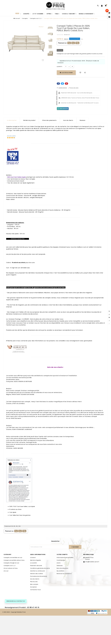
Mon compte (34, 584)
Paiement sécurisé (36, 565)
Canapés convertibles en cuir (13, 557)
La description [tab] (12, 120)
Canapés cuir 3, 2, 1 (10, 565)
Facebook (58, 83)
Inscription (33, 587)
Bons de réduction (62, 568)
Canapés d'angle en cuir (11, 563)
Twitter (62, 83)
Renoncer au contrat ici (64, 573)
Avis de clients (34, 579)
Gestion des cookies (36, 573)
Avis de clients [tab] (68, 120)
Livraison (33, 557)
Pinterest (66, 83)
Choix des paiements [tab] (49, 120)
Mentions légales (35, 560)
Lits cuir (6, 571)
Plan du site (34, 581)
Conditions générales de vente (40, 568)
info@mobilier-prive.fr (92, 562)
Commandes (61, 560)
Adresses (60, 565)
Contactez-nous (35, 589)
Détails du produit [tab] (29, 120)
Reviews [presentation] (82, 120)
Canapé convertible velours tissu (14, 560)
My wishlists (60, 571)
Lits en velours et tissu (11, 568)
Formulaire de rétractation (38, 576)
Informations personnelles (65, 557)
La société (33, 563)
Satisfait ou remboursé (37, 571)
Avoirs (59, 563)
